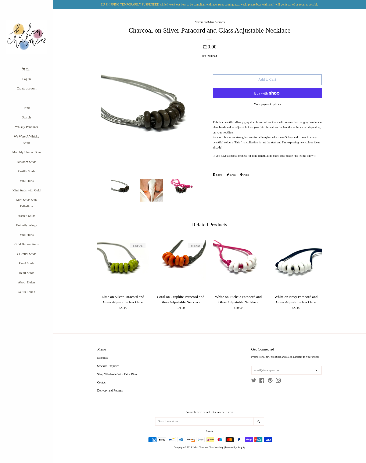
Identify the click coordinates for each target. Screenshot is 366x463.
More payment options (267, 104)
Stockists (102, 357)
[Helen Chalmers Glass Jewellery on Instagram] (278, 381)
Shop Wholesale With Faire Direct (117, 374)
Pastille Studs (26, 171)
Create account (26, 88)
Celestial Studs (26, 254)
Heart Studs (26, 273)
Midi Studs (26, 234)
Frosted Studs (26, 215)
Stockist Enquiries (108, 366)
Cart (28, 69)
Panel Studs (26, 263)
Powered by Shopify (235, 447)
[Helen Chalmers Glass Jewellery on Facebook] (262, 381)
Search (26, 117)
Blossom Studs (26, 161)
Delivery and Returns (110, 390)
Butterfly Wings (26, 225)
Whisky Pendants (26, 127)
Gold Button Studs (26, 244)
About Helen (26, 282)
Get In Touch (26, 292)
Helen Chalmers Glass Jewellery (208, 447)
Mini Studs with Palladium (26, 203)
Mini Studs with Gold (26, 190)
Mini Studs (26, 181)
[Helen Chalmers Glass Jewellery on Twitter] (253, 381)
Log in (26, 79)
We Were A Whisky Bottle (26, 139)
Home (26, 108)
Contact (101, 382)
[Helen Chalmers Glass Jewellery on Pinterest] (270, 381)
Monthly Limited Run (26, 152)
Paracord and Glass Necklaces (209, 22)
